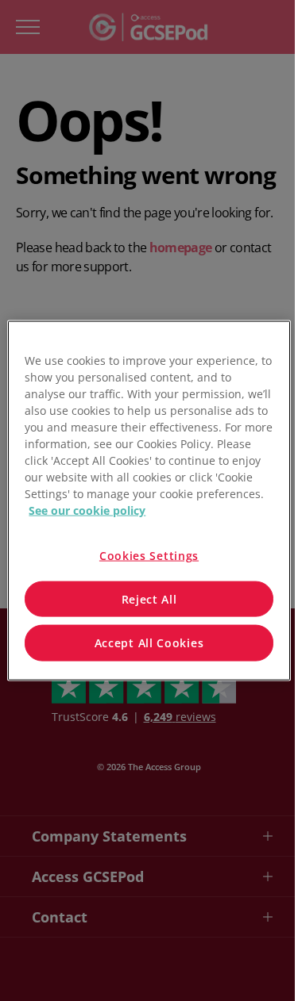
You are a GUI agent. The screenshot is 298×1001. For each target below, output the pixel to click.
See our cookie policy (87, 510)
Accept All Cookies (149, 642)
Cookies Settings (149, 555)
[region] (148, 500)
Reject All (149, 598)
